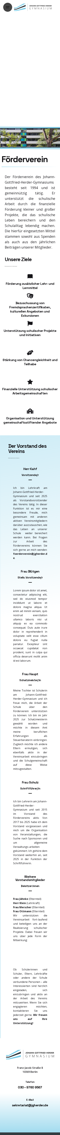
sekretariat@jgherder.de (30, 1105)
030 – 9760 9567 (30, 1087)
